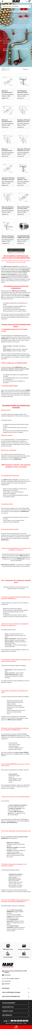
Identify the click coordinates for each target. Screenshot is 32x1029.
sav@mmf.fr (19, 786)
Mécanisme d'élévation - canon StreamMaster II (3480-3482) (8, 208)
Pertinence (25, 69)
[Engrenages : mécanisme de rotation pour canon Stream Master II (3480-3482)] (8, 168)
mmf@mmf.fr (7, 983)
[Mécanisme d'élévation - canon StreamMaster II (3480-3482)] (8, 197)
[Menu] (2, 1)
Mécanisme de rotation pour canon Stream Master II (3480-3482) (23, 208)
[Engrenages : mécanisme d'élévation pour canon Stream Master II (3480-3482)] (23, 139)
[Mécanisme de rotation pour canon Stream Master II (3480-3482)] (23, 197)
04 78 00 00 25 (7, 981)
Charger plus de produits (16, 250)
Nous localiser (8, 975)
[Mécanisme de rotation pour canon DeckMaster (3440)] (8, 226)
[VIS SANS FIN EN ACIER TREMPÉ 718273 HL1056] (23, 226)
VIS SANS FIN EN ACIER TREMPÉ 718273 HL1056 (23, 236)
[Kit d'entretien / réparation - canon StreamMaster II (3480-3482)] (23, 168)
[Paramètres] (26, 1)
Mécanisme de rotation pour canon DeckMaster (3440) (8, 237)
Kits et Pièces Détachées (8, 94)
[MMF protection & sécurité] (16, 1)
